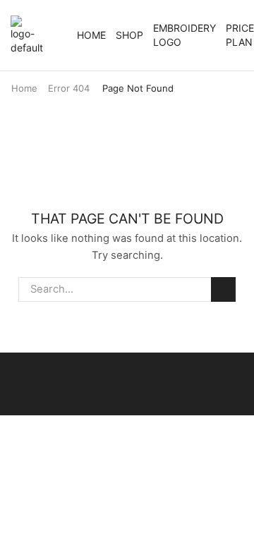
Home (91, 35)
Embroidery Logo (184, 35)
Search (223, 289)
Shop (129, 35)
